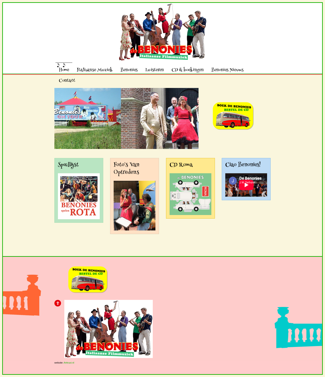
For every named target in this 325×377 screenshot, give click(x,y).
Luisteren (154, 69)
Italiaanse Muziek (95, 69)
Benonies (129, 69)
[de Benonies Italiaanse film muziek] (162, 57)
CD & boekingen (188, 69)
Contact (67, 80)
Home (64, 69)
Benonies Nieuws (227, 69)
